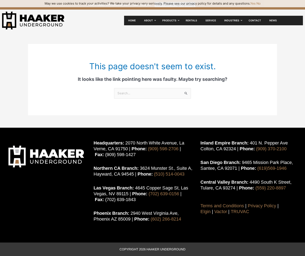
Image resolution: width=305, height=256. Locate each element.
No (258, 3)
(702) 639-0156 (164, 193)
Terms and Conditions (222, 205)
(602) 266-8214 (166, 219)
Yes (253, 3)
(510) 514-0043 (169, 174)
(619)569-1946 (272, 168)
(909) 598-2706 (163, 148)
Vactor (220, 211)
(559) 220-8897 (270, 187)
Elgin (205, 211)
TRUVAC (240, 211)
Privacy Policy (262, 205)
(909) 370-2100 (271, 148)
